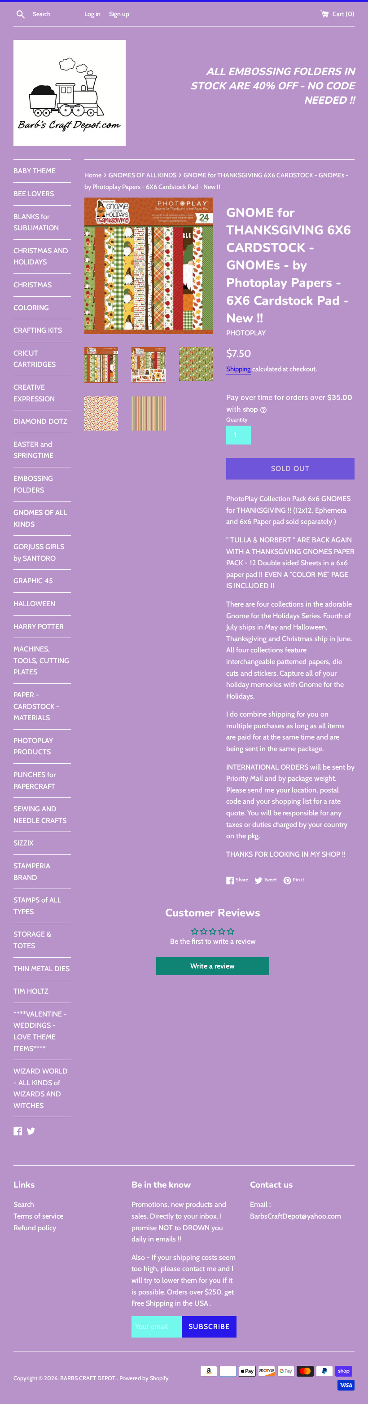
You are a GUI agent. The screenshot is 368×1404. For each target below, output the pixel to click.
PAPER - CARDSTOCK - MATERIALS (36, 706)
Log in (92, 14)
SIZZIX (23, 843)
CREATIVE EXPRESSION (34, 393)
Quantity (237, 419)
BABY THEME (34, 171)
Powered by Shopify (144, 1378)
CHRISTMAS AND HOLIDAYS (40, 256)
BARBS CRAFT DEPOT (88, 1378)
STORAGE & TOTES (32, 940)
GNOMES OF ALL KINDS (40, 518)
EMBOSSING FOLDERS (33, 484)
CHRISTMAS (32, 285)
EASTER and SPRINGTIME (33, 450)
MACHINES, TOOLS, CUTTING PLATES (41, 660)
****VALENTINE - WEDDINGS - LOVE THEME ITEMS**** (40, 1031)
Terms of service (38, 1216)
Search (23, 1204)
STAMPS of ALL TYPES (37, 906)
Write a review (212, 966)
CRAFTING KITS (37, 330)
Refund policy (34, 1228)
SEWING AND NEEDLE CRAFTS (39, 815)
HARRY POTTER (38, 626)
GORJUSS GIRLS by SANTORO (38, 552)
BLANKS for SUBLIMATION (36, 222)
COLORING (31, 308)
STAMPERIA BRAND (31, 872)
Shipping (238, 369)
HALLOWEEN (34, 603)
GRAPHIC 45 (33, 581)
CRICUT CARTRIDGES (34, 359)
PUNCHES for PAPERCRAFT (34, 780)
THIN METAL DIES (41, 968)
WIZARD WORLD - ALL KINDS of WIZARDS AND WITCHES (40, 1088)
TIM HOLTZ (30, 991)
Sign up (119, 14)
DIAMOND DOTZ (40, 421)
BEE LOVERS (33, 193)
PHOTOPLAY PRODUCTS (33, 746)
